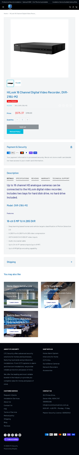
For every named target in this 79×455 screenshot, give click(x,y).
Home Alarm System (50, 353)
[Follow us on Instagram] (12, 434)
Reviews (7, 426)
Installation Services (12, 398)
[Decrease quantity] (17, 120)
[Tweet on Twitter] (67, 105)
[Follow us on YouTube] (19, 434)
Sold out (23, 127)
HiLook (9, 105)
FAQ (5, 409)
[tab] (10, 179)
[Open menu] (3, 7)
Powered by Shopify (10, 449)
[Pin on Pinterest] (63, 105)
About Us (7, 402)
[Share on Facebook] (59, 105)
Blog (5, 422)
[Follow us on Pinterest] (16, 434)
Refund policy (9, 415)
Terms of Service (10, 412)
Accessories (47, 370)
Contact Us (8, 405)
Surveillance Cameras (51, 363)
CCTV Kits (46, 360)
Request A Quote (10, 395)
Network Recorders (50, 367)
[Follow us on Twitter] (9, 434)
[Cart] (76, 7)
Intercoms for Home (50, 357)
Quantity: (10, 120)
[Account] (73, 7)
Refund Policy (15, 131)
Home (6, 13)
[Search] (70, 7)
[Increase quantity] (27, 120)
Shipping (7, 419)
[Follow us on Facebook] (5, 434)
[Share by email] (70, 105)
